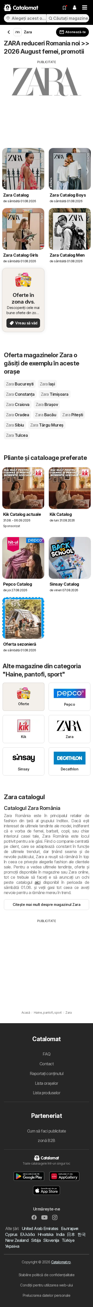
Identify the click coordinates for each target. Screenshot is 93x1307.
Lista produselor (46, 1092)
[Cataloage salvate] (64, 7)
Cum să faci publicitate (46, 1131)
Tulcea (17, 435)
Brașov (47, 404)
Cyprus (11, 1234)
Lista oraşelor (46, 1083)
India (60, 1234)
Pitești (72, 414)
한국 (82, 1234)
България (69, 1228)
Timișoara (54, 394)
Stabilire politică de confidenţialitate (46, 1275)
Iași (47, 383)
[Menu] (84, 7)
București (20, 383)
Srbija (36, 1240)
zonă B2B (46, 1140)
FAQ (46, 1054)
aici (37, 882)
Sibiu (15, 425)
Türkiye (68, 1240)
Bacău (45, 414)
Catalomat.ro (61, 1262)
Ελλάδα (27, 1234)
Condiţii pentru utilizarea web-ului (46, 1285)
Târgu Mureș (47, 425)
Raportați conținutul (47, 1073)
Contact (46, 1063)
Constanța (20, 394)
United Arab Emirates (40, 1228)
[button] (74, 7)
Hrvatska (45, 1234)
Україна (12, 1246)
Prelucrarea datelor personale (46, 1295)
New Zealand (16, 1240)
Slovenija (51, 1240)
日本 (71, 1234)
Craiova (17, 404)
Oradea (17, 414)
